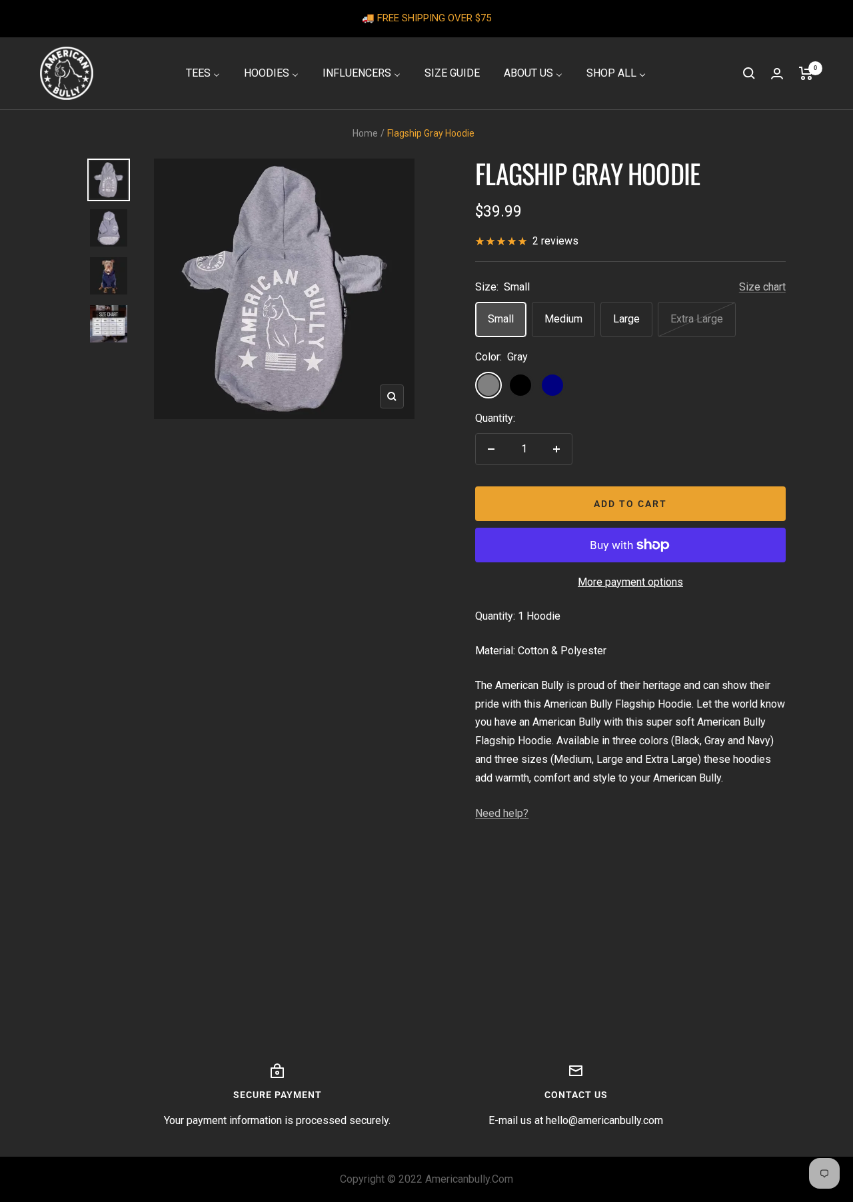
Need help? (501, 813)
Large (626, 318)
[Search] (749, 73)
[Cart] (806, 73)
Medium (563, 318)
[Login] (777, 73)
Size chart (762, 287)
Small (501, 318)
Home (365, 133)
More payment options (630, 582)
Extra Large (696, 318)
